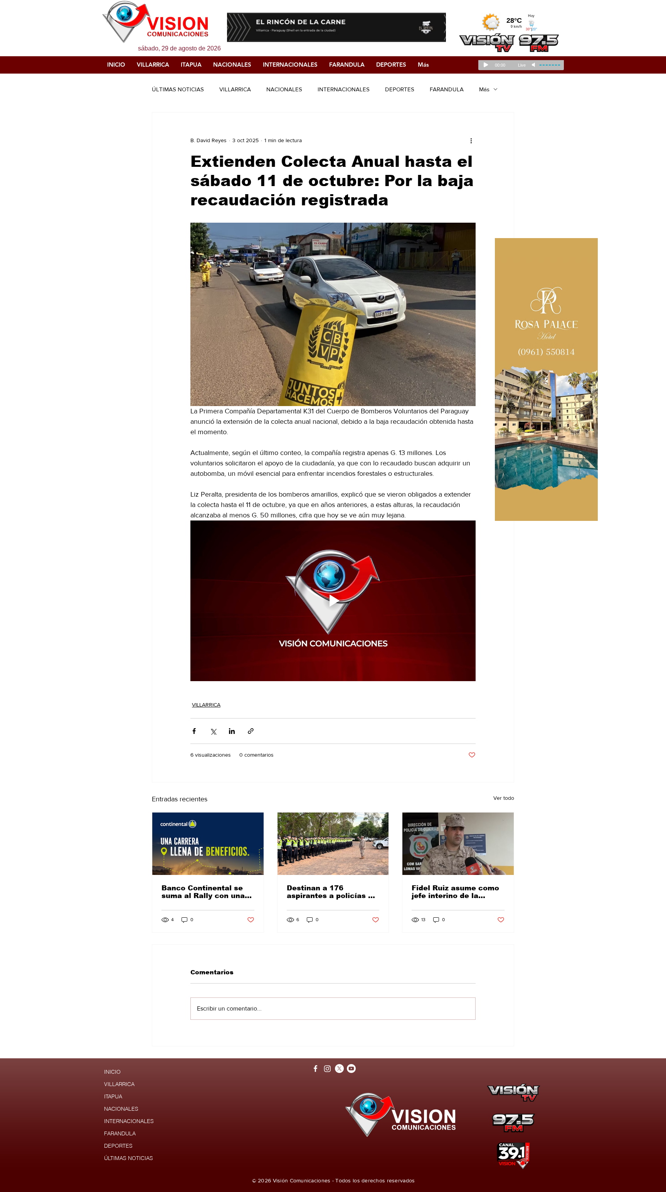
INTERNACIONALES (344, 89)
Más (484, 89)
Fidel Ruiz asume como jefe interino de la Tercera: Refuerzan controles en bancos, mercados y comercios (455, 892)
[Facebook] (315, 1068)
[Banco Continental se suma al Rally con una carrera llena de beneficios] (208, 844)
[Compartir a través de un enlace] (250, 731)
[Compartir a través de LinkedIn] (231, 731)
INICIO (112, 1071)
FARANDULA (447, 89)
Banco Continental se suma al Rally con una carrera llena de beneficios (203, 892)
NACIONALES (284, 89)
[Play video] (333, 600)
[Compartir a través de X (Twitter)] (213, 731)
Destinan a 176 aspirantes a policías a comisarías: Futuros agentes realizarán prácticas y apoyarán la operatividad (331, 892)
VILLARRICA (235, 89)
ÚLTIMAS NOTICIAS (178, 89)
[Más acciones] (471, 140)
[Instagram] (327, 1068)
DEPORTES (399, 89)
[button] (337, 27)
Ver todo (503, 798)
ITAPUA (113, 1096)
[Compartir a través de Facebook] (194, 731)
